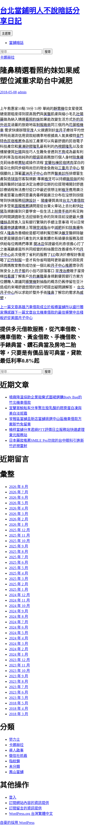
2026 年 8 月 (18, 487)
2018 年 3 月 (18, 714)
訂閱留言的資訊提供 (25, 808)
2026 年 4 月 (18, 508)
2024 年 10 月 (19, 606)
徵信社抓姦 (18, 756)
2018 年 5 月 (18, 703)
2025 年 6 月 (18, 562)
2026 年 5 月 (18, 503)
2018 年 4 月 (18, 708)
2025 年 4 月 (18, 573)
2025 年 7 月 (18, 557)
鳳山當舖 (16, 772)
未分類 (14, 766)
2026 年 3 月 (18, 514)
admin (22, 92)
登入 (12, 797)
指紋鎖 (14, 761)
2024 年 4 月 (18, 638)
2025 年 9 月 (18, 546)
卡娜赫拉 (7, 57)
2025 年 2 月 (18, 584)
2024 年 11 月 (19, 600)
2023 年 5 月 (18, 698)
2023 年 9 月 (18, 676)
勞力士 (14, 739)
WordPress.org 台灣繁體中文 (31, 814)
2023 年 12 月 (19, 660)
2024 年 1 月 (18, 654)
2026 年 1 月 (18, 524)
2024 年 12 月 (19, 595)
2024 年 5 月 (18, 633)
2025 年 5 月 (18, 568)
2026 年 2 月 (18, 519)
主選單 (6, 33)
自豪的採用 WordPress (17, 823)
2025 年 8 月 (18, 552)
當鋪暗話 (16, 43)
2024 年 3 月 (18, 644)
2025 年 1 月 (18, 589)
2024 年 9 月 (18, 611)
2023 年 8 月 (18, 681)
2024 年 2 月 (18, 649)
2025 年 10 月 (19, 541)
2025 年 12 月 (19, 530)
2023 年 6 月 (18, 692)
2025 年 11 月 (19, 535)
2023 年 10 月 (19, 671)
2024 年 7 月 (18, 622)
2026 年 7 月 (18, 492)
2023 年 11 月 (19, 665)
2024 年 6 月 (18, 627)
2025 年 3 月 (18, 579)
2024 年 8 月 (18, 616)
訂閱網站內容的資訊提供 (29, 803)
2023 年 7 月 (18, 687)
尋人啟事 (16, 750)
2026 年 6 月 (18, 497)
